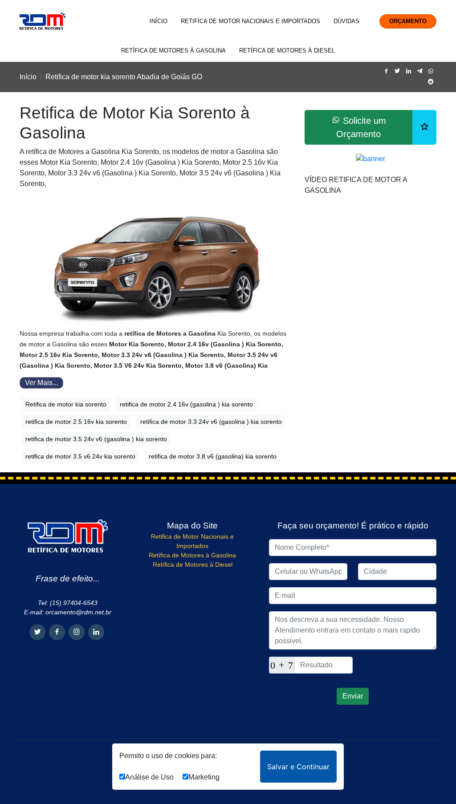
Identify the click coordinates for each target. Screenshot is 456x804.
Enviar (352, 696)
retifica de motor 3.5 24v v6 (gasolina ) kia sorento (96, 439)
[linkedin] (408, 71)
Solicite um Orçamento (361, 127)
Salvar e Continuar (298, 766)
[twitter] (397, 71)
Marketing (204, 777)
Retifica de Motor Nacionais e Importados (250, 21)
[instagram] (77, 632)
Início (158, 21)
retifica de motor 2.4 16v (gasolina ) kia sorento (186, 404)
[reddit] (431, 82)
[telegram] (419, 71)
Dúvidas (346, 21)
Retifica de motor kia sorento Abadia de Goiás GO (123, 77)
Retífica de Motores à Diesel (287, 50)
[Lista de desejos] (424, 127)
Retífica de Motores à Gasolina (173, 50)
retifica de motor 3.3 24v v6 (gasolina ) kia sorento (211, 421)
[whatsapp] (431, 71)
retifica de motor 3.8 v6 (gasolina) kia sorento (213, 456)
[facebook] (386, 71)
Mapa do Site (192, 525)
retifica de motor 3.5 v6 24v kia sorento (80, 456)
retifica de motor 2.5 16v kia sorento (76, 421)
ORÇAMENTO (408, 21)
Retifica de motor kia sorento (65, 404)
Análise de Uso (149, 777)
